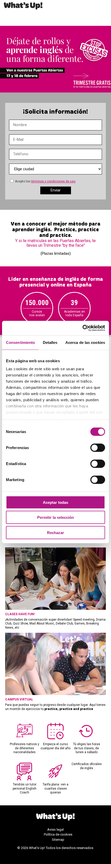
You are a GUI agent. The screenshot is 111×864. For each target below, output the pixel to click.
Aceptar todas (55, 502)
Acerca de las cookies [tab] (85, 342)
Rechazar (55, 532)
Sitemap (58, 840)
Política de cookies (58, 834)
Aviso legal (55, 829)
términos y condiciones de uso (53, 181)
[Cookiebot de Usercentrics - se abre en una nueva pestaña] (82, 328)
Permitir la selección (55, 517)
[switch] (97, 447)
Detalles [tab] (50, 342)
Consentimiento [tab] (20, 342)
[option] (37, 308)
